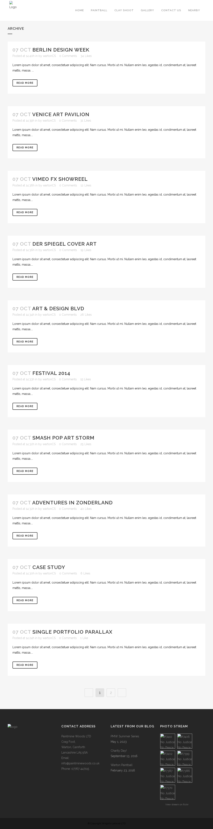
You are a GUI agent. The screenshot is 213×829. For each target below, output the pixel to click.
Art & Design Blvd (58, 308)
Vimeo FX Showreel (60, 179)
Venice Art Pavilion (60, 114)
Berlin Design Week (60, 50)
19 (85, 250)
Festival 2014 (51, 373)
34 (86, 55)
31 (85, 120)
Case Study (48, 567)
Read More (24, 82)
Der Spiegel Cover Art (64, 244)
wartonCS (49, 56)
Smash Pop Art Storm (63, 438)
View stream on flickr (176, 804)
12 (85, 185)
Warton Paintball (122, 765)
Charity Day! (119, 750)
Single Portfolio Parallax (72, 632)
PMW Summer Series (125, 736)
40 (86, 508)
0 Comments (68, 56)
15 (85, 379)
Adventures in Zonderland (72, 503)
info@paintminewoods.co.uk (80, 763)
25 (85, 444)
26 (86, 314)
